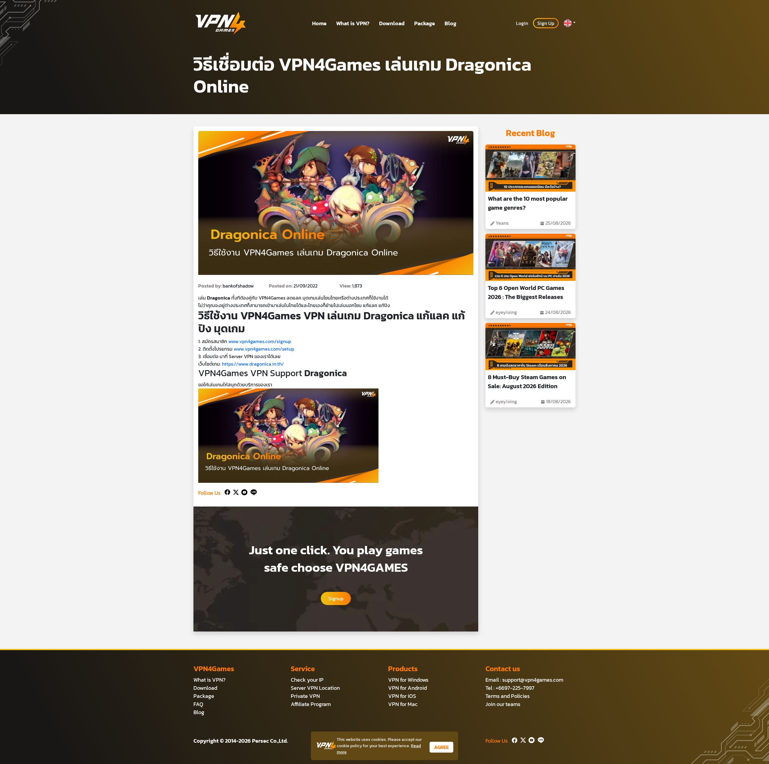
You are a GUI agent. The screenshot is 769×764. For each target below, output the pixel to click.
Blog (450, 23)
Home (319, 23)
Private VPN (305, 696)
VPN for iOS (402, 696)
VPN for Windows (408, 680)
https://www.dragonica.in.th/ (253, 363)
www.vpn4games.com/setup (264, 348)
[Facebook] (227, 492)
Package (424, 23)
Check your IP (307, 680)
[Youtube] (243, 492)
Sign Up (545, 23)
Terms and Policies (507, 696)
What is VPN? (352, 23)
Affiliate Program (311, 704)
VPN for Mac (403, 704)
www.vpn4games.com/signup (259, 341)
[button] (570, 23)
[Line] (252, 492)
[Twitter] (235, 492)
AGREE (441, 747)
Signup (335, 598)
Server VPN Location (315, 688)
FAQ (198, 704)
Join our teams (502, 704)
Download (392, 23)
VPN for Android (407, 688)
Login (522, 23)
